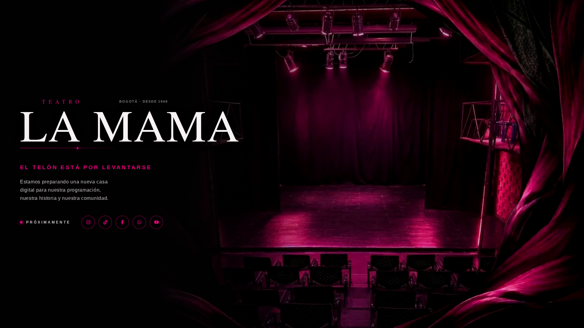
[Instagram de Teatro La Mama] (88, 222)
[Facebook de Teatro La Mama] (122, 222)
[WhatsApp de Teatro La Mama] (139, 222)
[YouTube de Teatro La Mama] (156, 222)
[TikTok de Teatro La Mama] (105, 222)
